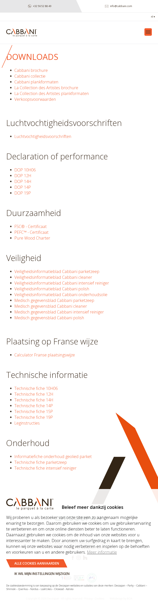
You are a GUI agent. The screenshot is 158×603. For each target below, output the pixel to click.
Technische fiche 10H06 (36, 388)
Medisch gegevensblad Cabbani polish (49, 317)
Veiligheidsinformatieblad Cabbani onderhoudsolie (60, 294)
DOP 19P (22, 193)
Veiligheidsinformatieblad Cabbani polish (51, 289)
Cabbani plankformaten (36, 82)
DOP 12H (22, 175)
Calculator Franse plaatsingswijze (44, 355)
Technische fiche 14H (33, 400)
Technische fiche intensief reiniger (45, 468)
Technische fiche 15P (33, 411)
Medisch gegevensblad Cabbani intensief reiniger (59, 312)
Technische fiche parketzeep (40, 462)
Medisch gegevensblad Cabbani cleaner (50, 306)
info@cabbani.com (120, 6)
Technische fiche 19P (33, 417)
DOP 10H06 (25, 170)
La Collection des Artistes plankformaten (51, 93)
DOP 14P (22, 187)
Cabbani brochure (31, 70)
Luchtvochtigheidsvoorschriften (42, 136)
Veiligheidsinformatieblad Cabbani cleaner (53, 277)
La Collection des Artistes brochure (46, 87)
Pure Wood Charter (32, 238)
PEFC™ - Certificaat (31, 232)
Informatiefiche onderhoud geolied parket (53, 456)
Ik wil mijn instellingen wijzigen (42, 573)
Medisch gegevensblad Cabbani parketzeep (54, 300)
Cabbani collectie (29, 76)
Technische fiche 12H (33, 394)
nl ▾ (153, 16)
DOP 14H (22, 181)
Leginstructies (27, 423)
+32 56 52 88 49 (41, 6)
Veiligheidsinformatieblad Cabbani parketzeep (56, 271)
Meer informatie (102, 552)
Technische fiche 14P (33, 405)
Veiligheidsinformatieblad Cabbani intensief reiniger (61, 283)
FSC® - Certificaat (30, 226)
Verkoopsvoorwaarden (35, 99)
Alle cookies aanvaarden (36, 563)
